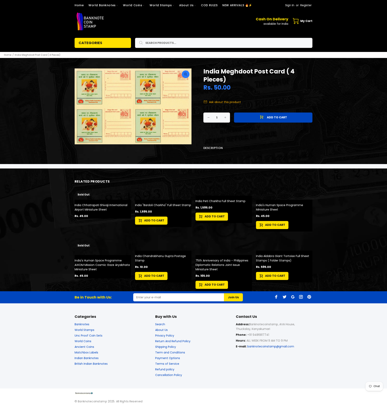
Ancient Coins (84, 347)
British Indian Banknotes (91, 364)
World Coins (83, 341)
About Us (161, 330)
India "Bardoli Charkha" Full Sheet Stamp (163, 205)
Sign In (289, 5)
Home (7, 55)
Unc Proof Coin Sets (88, 336)
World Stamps (84, 330)
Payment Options (167, 358)
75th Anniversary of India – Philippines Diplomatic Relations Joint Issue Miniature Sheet (222, 264)
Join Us (233, 297)
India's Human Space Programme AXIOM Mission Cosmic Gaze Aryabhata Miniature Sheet (102, 264)
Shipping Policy (165, 347)
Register (306, 5)
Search (160, 324)
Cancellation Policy (168, 375)
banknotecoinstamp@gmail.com (270, 346)
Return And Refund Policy (172, 341)
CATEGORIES (90, 42)
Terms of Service (167, 364)
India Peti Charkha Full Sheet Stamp (221, 201)
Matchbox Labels (86, 352)
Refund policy (164, 369)
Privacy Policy (164, 336)
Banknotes (82, 324)
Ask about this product (225, 102)
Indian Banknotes (87, 358)
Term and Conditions (170, 352)
